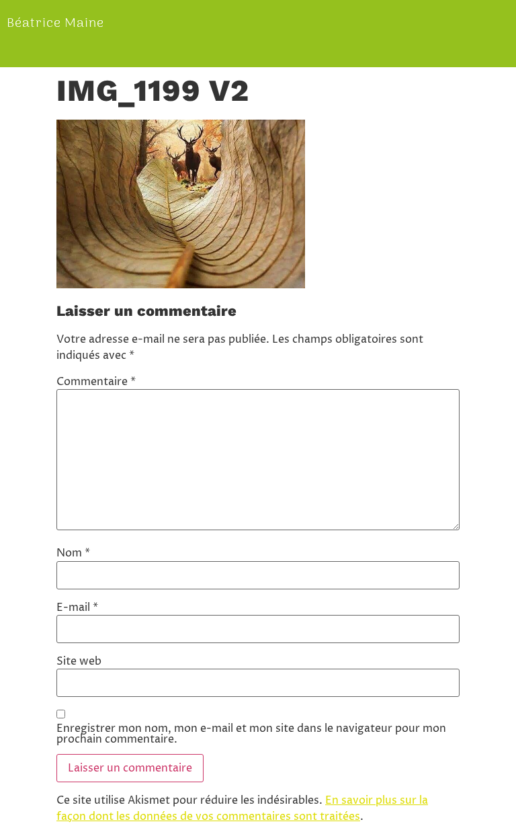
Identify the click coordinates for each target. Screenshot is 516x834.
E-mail (77, 607)
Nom (73, 553)
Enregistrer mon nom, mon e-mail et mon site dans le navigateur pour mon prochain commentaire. (251, 734)
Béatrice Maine (55, 23)
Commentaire (96, 381)
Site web (78, 661)
